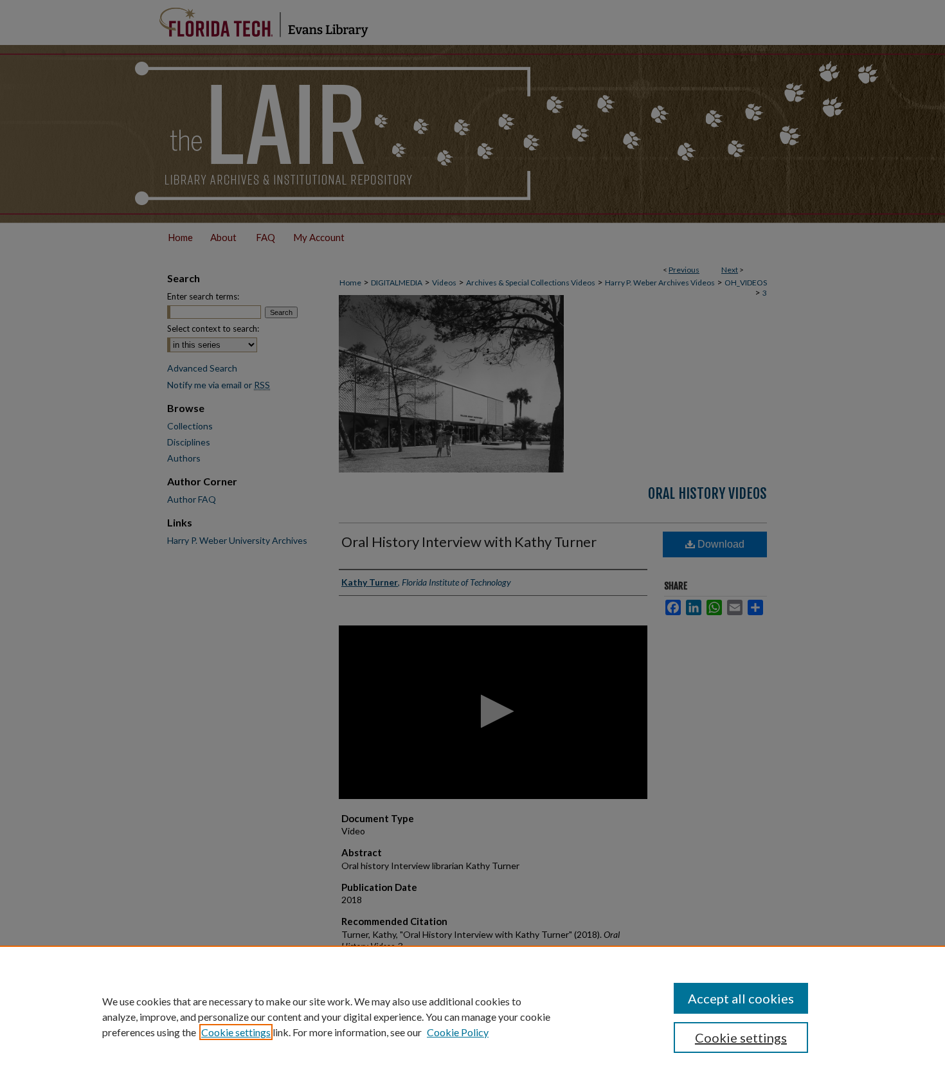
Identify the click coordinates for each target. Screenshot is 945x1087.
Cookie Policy (458, 1032)
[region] (472, 1016)
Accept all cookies (741, 998)
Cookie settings (236, 1032)
